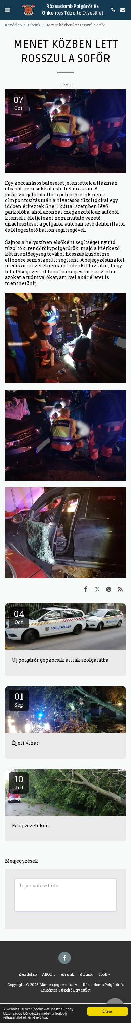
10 (19, 782)
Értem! (107, 1011)
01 (19, 699)
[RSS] (120, 589)
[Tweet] (97, 589)
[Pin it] (109, 589)
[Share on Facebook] (85, 589)
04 (19, 616)
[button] (7, 9)
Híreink (34, 24)
